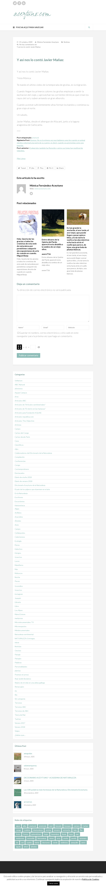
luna (71, 834)
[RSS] (24, 3)
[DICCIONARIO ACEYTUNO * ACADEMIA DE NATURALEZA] (17, 780)
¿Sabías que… (20, 735)
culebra (27, 830)
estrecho (66, 830)
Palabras (18, 662)
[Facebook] (19, 3)
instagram (19, 594)
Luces (17, 561)
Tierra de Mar (20, 715)
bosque (68, 826)
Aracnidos (19, 517)
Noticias (67, 42)
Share (61, 168)
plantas (18, 671)
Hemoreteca (20, 505)
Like (32, 168)
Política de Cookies (90, 879)
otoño (65, 838)
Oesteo (18, 650)
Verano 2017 (20, 723)
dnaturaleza (38, 830)
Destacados (19, 473)
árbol (26, 847)
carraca (77, 826)
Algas (17, 509)
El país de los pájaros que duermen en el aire (32, 489)
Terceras (18, 703)
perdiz (73, 838)
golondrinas (36, 834)
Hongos (18, 553)
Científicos (19, 445)
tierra (37, 842)
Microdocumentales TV (24, 622)
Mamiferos (19, 565)
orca (58, 838)
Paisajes (18, 658)
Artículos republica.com (24, 417)
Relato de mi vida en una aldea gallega (30, 683)
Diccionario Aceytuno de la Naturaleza (30, 485)
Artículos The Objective (24, 421)
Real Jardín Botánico (23, 679)
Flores (17, 545)
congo (18, 830)
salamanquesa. (30, 765)
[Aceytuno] (32, 12)
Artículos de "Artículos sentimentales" (30, 405)
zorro (83, 842)
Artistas (18, 425)
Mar (16, 569)
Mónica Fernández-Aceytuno (48, 42)
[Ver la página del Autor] (21, 188)
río (17, 842)
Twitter (18, 719)
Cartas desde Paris (22, 437)
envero (57, 830)
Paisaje (17, 654)
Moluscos (18, 573)
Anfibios (18, 513)
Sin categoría (20, 699)
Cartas (85, 826)
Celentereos (20, 537)
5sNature (18, 380)
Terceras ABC (20, 707)
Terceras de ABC (22, 711)
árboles (34, 847)
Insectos (18, 557)
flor (81, 830)
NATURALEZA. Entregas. (25, 638)
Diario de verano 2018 (23, 481)
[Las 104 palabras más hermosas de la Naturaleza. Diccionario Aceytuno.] (17, 792)
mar (77, 834)
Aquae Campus (21, 393)
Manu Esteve (20, 614)
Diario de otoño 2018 (23, 477)
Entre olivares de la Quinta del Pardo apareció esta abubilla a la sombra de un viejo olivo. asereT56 (52, 246)
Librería (18, 602)
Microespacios (20, 626)
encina (48, 830)
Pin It (51, 168)
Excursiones (20, 501)
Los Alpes (19, 610)
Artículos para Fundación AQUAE (28, 413)
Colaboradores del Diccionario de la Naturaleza (33, 453)
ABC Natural (20, 384)
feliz (75, 830)
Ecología (18, 541)
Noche (17, 577)
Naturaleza (41, 838)
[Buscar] (89, 27)
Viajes (17, 731)
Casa (17, 441)
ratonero (82, 838)
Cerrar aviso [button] (53, 883)
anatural (35, 138)
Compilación (20, 457)
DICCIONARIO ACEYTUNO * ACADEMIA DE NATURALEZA (50, 777)
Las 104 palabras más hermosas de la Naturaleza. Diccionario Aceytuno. (56, 790)
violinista (64, 842)
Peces (17, 581)
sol (22, 842)
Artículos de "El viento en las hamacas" (30, 409)
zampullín (74, 842)
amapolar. (28, 753)
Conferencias (20, 461)
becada (58, 826)
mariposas (19, 618)
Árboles (18, 521)
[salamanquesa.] (17, 768)
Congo (17, 465)
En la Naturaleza (21, 493)
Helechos (18, 549)
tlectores (46, 842)
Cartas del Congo (22, 433)
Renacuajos (19, 687)
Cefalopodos (20, 533)
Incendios (19, 586)
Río (16, 695)
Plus (41, 168)
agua (18, 826)
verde (55, 842)
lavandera (55, 834)
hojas (46, 834)
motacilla (30, 838)
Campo (17, 429)
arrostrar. (28, 802)
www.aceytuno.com (43, 188)
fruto (18, 834)
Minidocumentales (22, 630)
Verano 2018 (20, 727)
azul (50, 826)
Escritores (19, 497)
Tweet (23, 168)
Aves (17, 525)
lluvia (64, 834)
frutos (25, 834)
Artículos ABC (20, 401)
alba (24, 826)
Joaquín (18, 598)
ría (16, 691)
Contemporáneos (22, 469)
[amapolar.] (17, 756)
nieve (17, 642)
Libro (17, 606)
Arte (16, 397)
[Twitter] (15, 3)
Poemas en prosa (22, 675)
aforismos (19, 388)
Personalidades (21, 667)
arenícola (42, 826)
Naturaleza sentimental (24, 634)
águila (18, 847)
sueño (29, 842)
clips (16, 449)
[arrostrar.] (17, 805)
